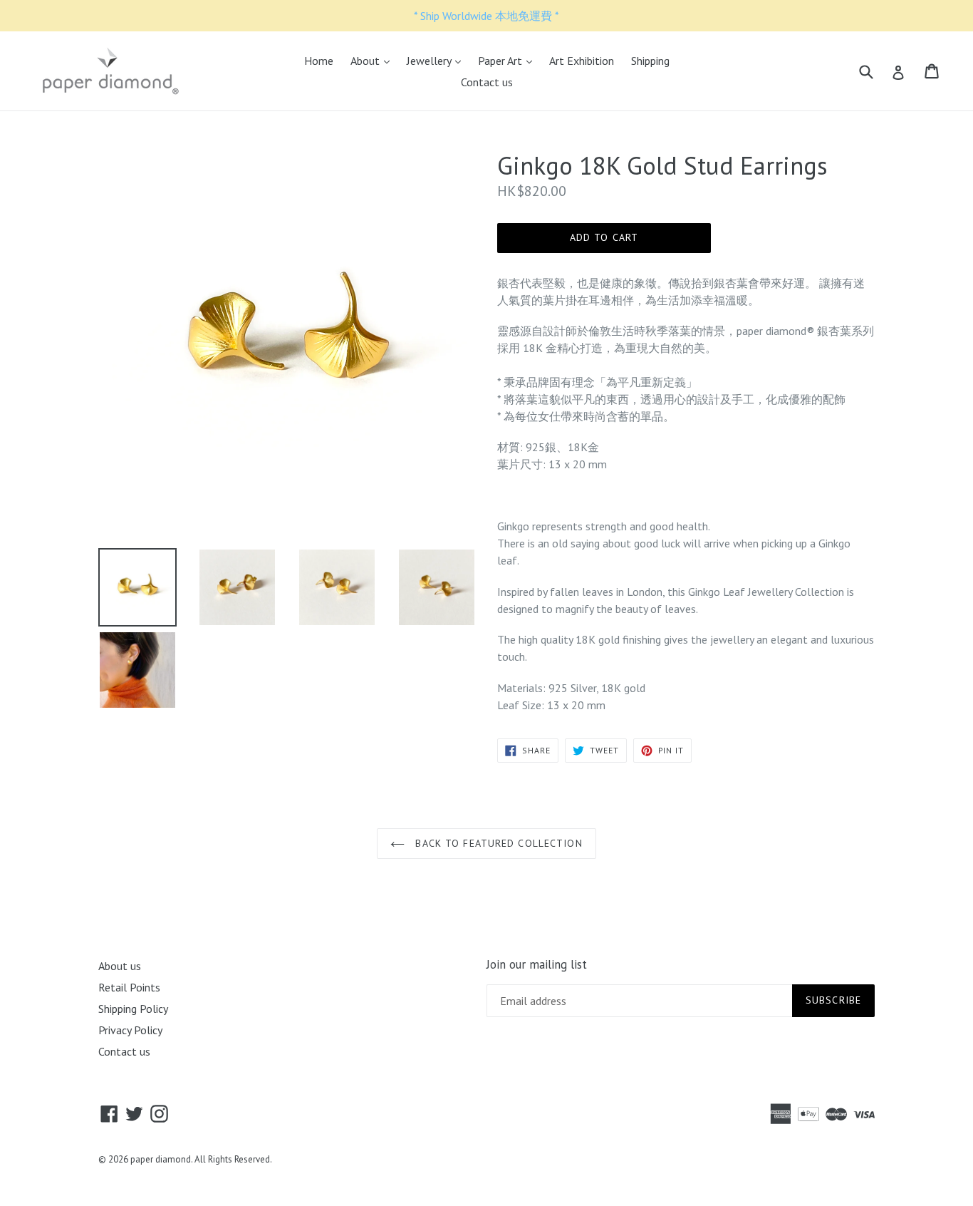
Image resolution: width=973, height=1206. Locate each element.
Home (318, 60)
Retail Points (129, 987)
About (373, 60)
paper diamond (160, 1159)
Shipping (650, 60)
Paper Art (508, 60)
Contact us (487, 82)
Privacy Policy (130, 1030)
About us (119, 966)
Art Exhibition (581, 60)
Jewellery (437, 60)
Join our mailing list (536, 964)
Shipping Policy (133, 1008)
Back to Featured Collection (497, 843)
